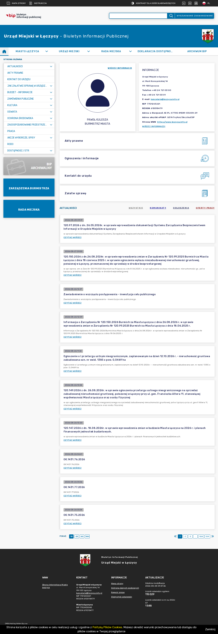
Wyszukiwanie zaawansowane (195, 15)
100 (87, 536)
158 (201, 536)
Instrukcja (40, 3)
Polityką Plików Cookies (107, 627)
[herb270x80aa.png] (207, 36)
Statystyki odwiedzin (121, 597)
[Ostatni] (212, 536)
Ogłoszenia (181, 208)
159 (207, 536)
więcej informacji (120, 68)
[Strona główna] (4, 51)
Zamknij (210, 629)
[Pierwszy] (175, 536)
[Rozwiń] (46, 51)
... (195, 536)
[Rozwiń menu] (51, 66)
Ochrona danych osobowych (125, 588)
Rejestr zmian (118, 592)
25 (76, 536)
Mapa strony (19, 3)
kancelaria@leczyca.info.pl (165, 99)
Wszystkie (136, 208)
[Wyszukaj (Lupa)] (171, 15)
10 (71, 536)
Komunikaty (158, 208)
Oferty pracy (205, 208)
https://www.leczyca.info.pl (172, 122)
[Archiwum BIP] (28, 166)
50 (82, 536)
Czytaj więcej (73, 237)
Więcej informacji (153, 126)
